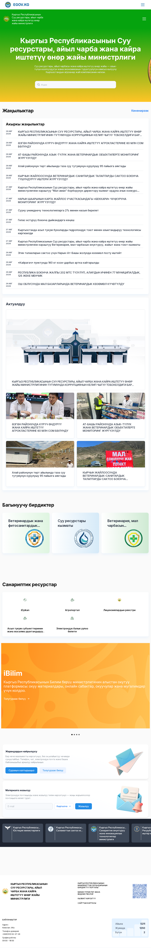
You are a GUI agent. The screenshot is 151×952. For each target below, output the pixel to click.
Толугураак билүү (15, 698)
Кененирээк (140, 110)
